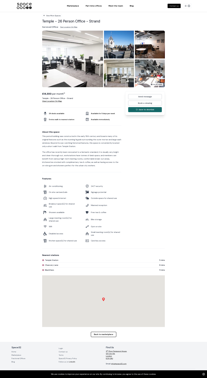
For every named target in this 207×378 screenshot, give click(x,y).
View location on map (52, 101)
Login (61, 348)
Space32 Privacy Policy (68, 358)
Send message (145, 96)
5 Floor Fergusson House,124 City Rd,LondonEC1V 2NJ (116, 355)
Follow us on (67, 362)
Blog (13, 362)
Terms (61, 355)
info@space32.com (118, 364)
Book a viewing (145, 103)
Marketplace (16, 355)
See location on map (68, 27)
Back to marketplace (103, 334)
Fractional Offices (18, 358)
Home (14, 352)
